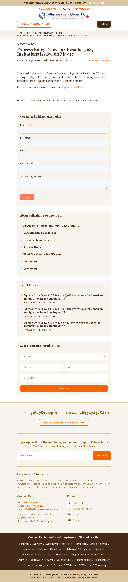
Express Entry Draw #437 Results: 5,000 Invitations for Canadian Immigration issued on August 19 (63, 297)
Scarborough (102, 559)
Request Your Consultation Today (64, 422)
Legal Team (35, 60)
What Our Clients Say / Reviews (43, 254)
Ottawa (48, 559)
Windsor (86, 565)
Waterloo (71, 565)
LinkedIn (77, 514)
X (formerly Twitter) (82, 508)
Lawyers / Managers (36, 240)
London (99, 549)
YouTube (77, 520)
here (81, 87)
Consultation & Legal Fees (39, 233)
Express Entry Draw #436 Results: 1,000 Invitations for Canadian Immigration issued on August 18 (63, 310)
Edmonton (28, 549)
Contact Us (30, 261)
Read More (46, 302)
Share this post (101, 60)
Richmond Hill (83, 559)
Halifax (42, 549)
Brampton (80, 544)
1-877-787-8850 (80, 9)
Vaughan (44, 565)
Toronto (24, 544)
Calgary (37, 544)
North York (97, 554)
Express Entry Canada (55, 100)
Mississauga (44, 554)
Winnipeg (100, 565)
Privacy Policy (79, 574)
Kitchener (70, 549)
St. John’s (29, 565)
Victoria (57, 565)
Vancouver (52, 544)
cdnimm (24, 100)
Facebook (78, 503)
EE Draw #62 (94, 100)
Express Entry (36, 100)
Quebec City (64, 559)
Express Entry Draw (77, 100)
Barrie (66, 544)
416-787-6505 (50, 9)
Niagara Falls (78, 554)
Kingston (85, 549)
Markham (27, 554)
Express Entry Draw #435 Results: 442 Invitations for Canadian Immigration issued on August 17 (62, 324)
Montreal (61, 554)
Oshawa (35, 559)
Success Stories (32, 247)
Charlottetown (98, 544)
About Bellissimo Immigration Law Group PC (51, 225)
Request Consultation (35, 23)
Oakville (22, 559)
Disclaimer (93, 574)
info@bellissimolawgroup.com (41, 509)
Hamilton (55, 549)
